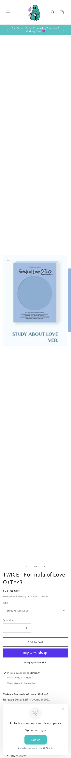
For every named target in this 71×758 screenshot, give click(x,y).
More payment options (35, 662)
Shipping (22, 596)
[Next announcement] (63, 29)
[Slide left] (26, 566)
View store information (21, 683)
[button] (8, 12)
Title (5, 602)
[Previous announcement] (7, 29)
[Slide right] (44, 566)
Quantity (8, 620)
